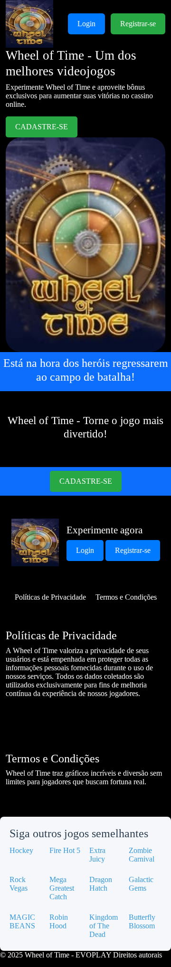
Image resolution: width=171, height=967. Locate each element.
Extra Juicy (97, 854)
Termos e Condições (126, 597)
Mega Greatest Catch (61, 888)
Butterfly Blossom (142, 921)
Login (86, 24)
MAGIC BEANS (22, 921)
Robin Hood (58, 921)
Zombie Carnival (141, 854)
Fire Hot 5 (64, 850)
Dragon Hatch (100, 883)
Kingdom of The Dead (103, 925)
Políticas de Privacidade (50, 597)
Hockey (21, 850)
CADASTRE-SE (41, 127)
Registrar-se (138, 24)
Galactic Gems (141, 883)
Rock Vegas (19, 883)
